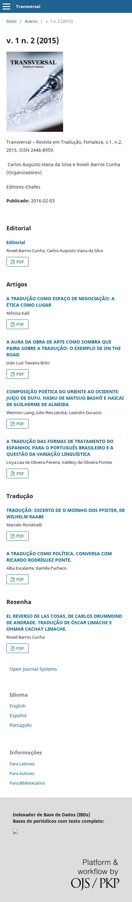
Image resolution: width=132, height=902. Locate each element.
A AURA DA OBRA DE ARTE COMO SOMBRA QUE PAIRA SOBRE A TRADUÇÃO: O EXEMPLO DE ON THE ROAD (63, 348)
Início (11, 21)
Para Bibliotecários (27, 783)
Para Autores (22, 773)
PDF (19, 262)
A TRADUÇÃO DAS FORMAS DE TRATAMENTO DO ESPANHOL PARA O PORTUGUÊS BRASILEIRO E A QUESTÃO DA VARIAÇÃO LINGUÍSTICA (59, 447)
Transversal (28, 6)
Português (21, 725)
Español (18, 715)
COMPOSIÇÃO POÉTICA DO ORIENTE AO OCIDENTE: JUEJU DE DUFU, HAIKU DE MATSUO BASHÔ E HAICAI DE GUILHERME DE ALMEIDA (65, 397)
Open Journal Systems (33, 669)
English (18, 706)
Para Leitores (22, 764)
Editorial (15, 242)
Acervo (31, 21)
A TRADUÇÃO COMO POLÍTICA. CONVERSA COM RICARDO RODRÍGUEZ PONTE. (59, 556)
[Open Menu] (6, 6)
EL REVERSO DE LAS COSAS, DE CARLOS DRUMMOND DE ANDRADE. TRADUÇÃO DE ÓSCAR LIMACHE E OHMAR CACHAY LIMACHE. (64, 622)
